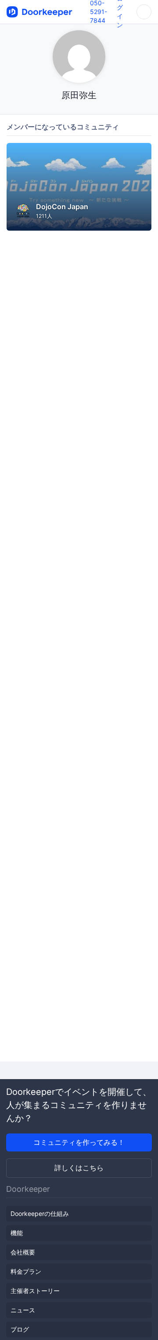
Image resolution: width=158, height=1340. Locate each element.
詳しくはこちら (79, 1167)
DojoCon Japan (62, 206)
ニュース (23, 1310)
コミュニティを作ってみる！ (79, 1142)
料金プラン (26, 1271)
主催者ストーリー (35, 1290)
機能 (17, 1233)
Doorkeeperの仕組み (40, 1213)
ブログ (20, 1329)
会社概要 (23, 1252)
